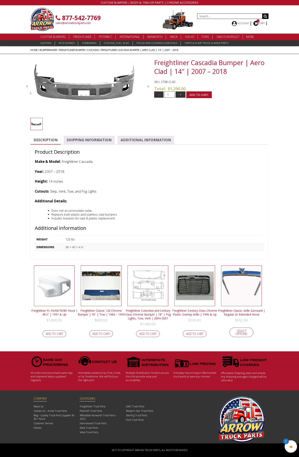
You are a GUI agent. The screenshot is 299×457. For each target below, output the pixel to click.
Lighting (45, 43)
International (130, 37)
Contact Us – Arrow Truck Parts (50, 411)
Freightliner (82, 37)
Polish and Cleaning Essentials (156, 43)
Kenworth (155, 37)
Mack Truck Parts (89, 428)
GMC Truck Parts (135, 406)
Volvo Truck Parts (89, 432)
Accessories (67, 43)
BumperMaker (48, 50)
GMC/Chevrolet (228, 37)
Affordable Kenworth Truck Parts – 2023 (98, 417)
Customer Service (43, 423)
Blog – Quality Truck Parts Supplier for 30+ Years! (54, 417)
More (250, 37)
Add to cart (199, 94)
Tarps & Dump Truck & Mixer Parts (206, 43)
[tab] (46, 140)
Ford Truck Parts (135, 420)
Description (46, 140)
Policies (37, 428)
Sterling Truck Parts (136, 415)
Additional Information (146, 140)
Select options (241, 332)
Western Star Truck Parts (139, 411)
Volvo (189, 37)
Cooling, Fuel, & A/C (116, 43)
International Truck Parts (93, 423)
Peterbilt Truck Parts (91, 411)
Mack (174, 37)
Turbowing (89, 43)
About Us (38, 406)
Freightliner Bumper (72, 50)
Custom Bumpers (53, 37)
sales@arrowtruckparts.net (73, 23)
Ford (205, 37)
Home (34, 50)
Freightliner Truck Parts (92, 406)
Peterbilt (105, 37)
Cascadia (93, 50)
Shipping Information (89, 140)
